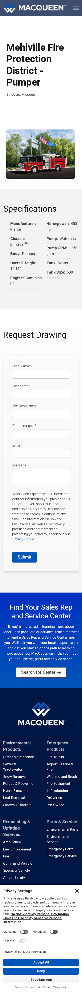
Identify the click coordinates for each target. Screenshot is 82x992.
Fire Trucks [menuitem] (55, 757)
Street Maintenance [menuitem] (18, 757)
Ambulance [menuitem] (12, 842)
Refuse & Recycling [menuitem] (18, 783)
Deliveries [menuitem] (54, 797)
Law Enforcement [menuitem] (17, 849)
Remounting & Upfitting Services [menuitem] (16, 828)
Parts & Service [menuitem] (62, 822)
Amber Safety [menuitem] (14, 877)
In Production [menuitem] (57, 790)
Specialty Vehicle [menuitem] (16, 870)
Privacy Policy (23, 539)
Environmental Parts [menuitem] (62, 829)
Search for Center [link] (38, 672)
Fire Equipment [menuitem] (58, 783)
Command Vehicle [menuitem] (17, 863)
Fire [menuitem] (6, 856)
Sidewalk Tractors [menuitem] (17, 805)
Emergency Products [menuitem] (57, 746)
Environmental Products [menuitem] (17, 746)
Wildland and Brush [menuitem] (62, 776)
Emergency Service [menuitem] (62, 856)
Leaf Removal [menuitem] (14, 797)
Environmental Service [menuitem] (58, 839)
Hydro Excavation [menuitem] (16, 790)
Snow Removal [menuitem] (14, 776)
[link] (34, 7)
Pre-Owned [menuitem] (55, 805)
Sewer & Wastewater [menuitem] (12, 767)
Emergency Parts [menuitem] (60, 849)
